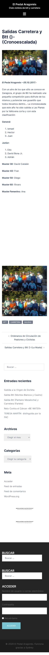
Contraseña (8, 604)
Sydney (29, 647)
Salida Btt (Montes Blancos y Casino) (23, 395)
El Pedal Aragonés (24, 4)
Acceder (8, 481)
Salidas (27, 322)
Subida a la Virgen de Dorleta (19, 390)
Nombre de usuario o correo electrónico (23, 591)
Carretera (15, 322)
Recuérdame (10, 618)
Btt (5, 322)
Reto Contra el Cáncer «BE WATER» (22, 408)
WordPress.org (11, 496)
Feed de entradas (13, 486)
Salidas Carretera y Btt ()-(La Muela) (23, 347)
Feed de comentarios (15, 491)
